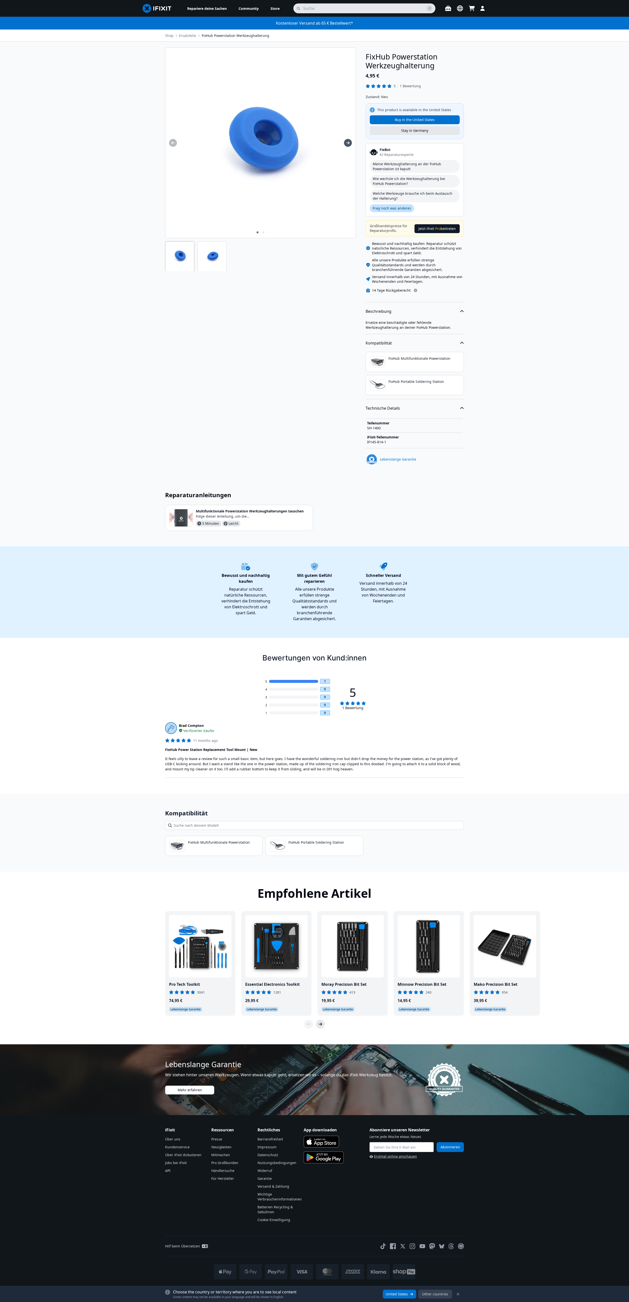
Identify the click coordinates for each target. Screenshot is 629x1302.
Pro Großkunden (224, 1162)
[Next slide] (320, 1024)
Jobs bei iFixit (176, 1162)
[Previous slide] (308, 1024)
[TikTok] (383, 1246)
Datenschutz (267, 1154)
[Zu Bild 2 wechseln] (263, 232)
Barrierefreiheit (270, 1139)
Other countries (435, 1294)
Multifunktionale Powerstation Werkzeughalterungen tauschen (250, 511)
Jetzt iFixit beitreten (437, 228)
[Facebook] (393, 1246)
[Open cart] (472, 8)
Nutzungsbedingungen (276, 1162)
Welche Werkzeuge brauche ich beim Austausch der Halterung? (412, 196)
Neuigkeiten (221, 1147)
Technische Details (383, 408)
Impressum (266, 1147)
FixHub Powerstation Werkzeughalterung (235, 35)
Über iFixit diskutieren (183, 1154)
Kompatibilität (379, 343)
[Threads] (451, 1246)
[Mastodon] (432, 1246)
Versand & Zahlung (273, 1186)
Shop (169, 35)
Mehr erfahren (190, 1090)
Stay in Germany (414, 130)
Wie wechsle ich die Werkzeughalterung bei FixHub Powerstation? (409, 181)
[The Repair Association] (461, 1246)
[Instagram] (412, 1246)
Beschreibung (378, 311)
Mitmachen (220, 1154)
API (168, 1170)
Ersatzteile (187, 35)
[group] (173, 143)
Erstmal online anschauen (395, 1156)
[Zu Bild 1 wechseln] (257, 232)
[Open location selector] (460, 8)
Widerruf (264, 1170)
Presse (216, 1139)
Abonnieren (450, 1147)
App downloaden (320, 1130)
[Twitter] (403, 1246)
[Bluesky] (441, 1246)
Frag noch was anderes (392, 208)
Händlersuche (222, 1170)
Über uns (172, 1139)
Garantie (264, 1178)
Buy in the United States (415, 119)
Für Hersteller (222, 1178)
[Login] (482, 8)
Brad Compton (191, 725)
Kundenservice (177, 1147)
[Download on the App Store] (321, 1142)
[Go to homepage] (159, 8)
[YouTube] (422, 1246)
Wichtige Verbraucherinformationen (279, 1196)
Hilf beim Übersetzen (182, 1246)
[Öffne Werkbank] (448, 8)
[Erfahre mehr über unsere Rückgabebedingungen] (415, 290)
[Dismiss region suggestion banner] (458, 1294)
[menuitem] (207, 8)
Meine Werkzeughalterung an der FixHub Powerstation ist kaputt (407, 166)
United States (397, 1294)
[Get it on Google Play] (323, 1157)
